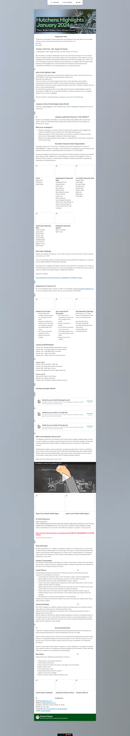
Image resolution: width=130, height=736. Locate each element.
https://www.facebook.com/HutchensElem (55, 709)
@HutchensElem (46, 711)
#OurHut (53, 93)
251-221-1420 (45, 707)
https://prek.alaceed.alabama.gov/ (84, 289)
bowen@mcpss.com (46, 701)
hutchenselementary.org (49, 703)
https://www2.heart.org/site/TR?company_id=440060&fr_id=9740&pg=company (59, 278)
